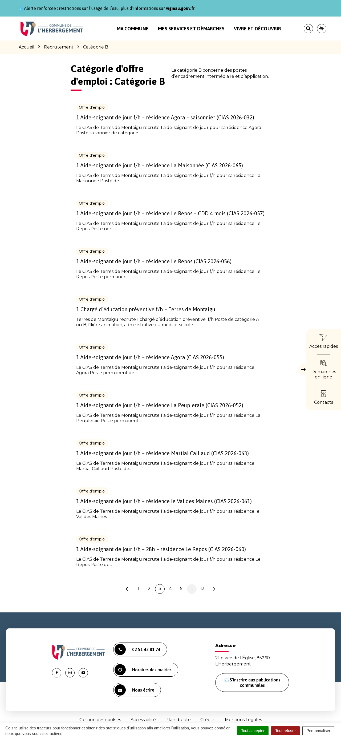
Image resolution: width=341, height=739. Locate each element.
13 (202, 588)
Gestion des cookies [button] (100, 719)
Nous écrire (143, 690)
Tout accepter (253, 730)
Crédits (207, 719)
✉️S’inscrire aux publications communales (252, 682)
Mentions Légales (243, 719)
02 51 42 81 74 (146, 649)
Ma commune (133, 28)
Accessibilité (143, 719)
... (192, 588)
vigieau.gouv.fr (180, 8)
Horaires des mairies (152, 669)
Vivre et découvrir (257, 28)
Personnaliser (318, 730)
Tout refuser (285, 730)
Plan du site (178, 719)
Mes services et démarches (191, 28)
